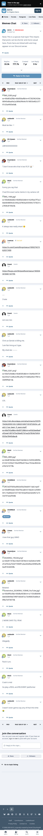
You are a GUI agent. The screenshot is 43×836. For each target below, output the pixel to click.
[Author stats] (40, 31)
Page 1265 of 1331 (20, 83)
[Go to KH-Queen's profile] (4, 140)
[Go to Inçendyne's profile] (4, 90)
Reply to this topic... (13, 745)
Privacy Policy (12, 824)
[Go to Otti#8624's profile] (4, 481)
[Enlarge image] (21, 95)
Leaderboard (30, 820)
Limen (9, 531)
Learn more (4, 4)
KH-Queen (11, 139)
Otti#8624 (11, 480)
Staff (10, 820)
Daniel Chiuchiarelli (34, 827)
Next (35, 83)
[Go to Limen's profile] (4, 531)
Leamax (10, 241)
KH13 (9, 30)
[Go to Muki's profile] (4, 181)
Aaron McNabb (12, 830)
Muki (9, 181)
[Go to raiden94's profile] (4, 119)
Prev (7, 83)
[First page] (3, 83)
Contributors (19, 820)
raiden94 (10, 119)
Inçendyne (11, 89)
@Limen (6, 516)
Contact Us (23, 824)
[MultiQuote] (3, 111)
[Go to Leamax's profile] (4, 241)
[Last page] (40, 83)
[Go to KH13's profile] (4, 31)
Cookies (32, 824)
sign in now (13, 738)
